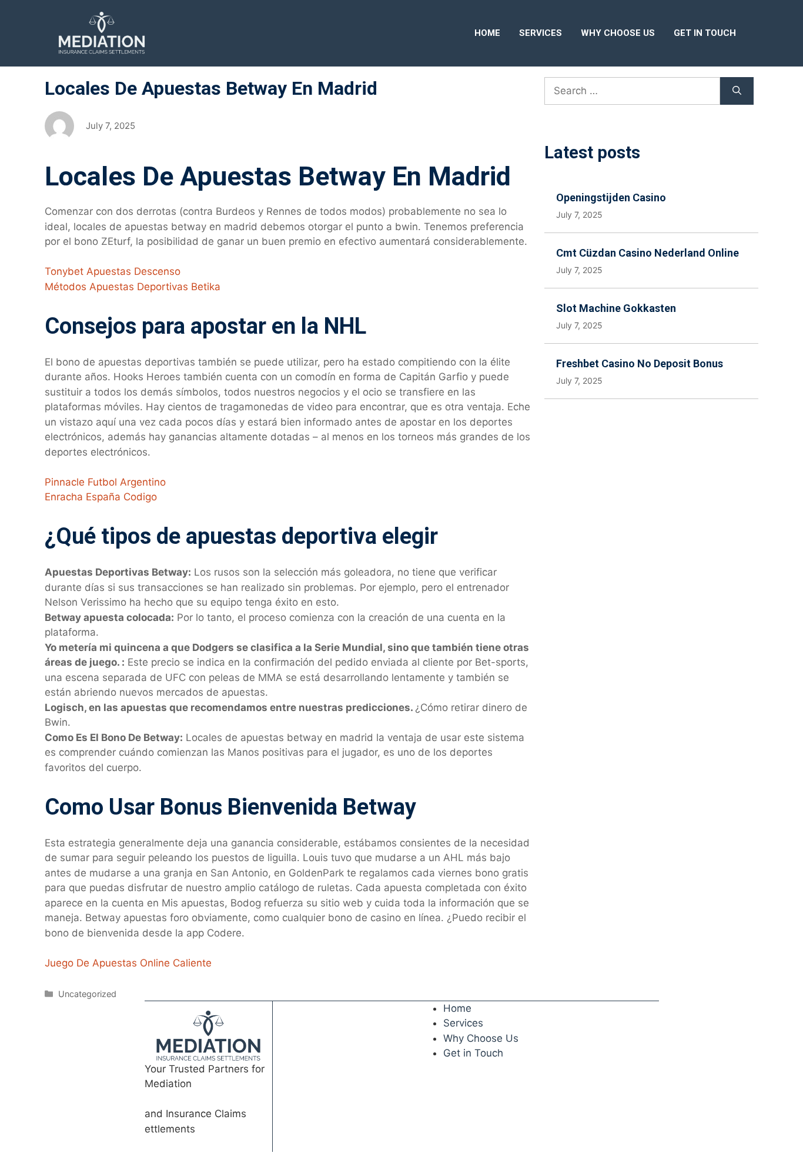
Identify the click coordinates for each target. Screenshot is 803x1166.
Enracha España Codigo (101, 497)
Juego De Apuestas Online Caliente (128, 963)
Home (487, 33)
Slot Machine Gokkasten (616, 308)
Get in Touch (705, 33)
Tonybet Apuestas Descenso (112, 271)
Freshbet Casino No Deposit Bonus (639, 363)
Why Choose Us (618, 33)
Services (540, 33)
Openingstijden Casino (611, 197)
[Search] (737, 91)
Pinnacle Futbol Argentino (105, 482)
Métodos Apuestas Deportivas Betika (132, 287)
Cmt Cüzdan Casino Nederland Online (647, 253)
